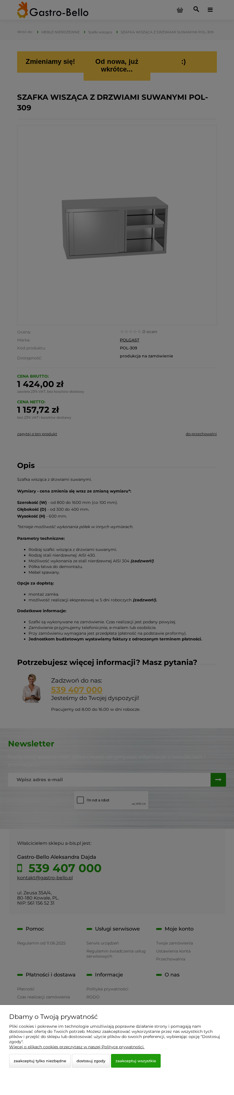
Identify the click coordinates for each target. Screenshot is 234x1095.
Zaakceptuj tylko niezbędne (40, 1061)
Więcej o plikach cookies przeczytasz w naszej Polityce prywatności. (76, 1046)
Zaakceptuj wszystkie (136, 1061)
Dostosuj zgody (90, 1061)
